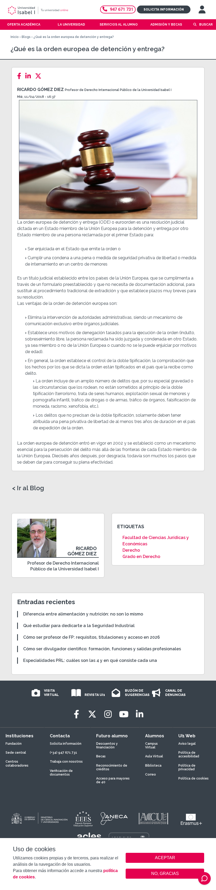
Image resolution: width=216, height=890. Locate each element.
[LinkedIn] (29, 76)
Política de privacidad (186, 767)
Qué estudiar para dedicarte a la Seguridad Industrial (79, 625)
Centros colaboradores (17, 763)
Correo (150, 774)
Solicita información (164, 9)
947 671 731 (121, 9)
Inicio (15, 37)
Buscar (206, 24)
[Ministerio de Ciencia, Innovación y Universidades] (39, 818)
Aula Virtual (154, 756)
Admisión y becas (166, 24)
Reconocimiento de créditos (111, 767)
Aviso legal (187, 743)
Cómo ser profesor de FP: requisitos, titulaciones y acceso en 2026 (91, 637)
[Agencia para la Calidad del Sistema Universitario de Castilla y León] (153, 818)
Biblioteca (153, 765)
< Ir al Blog (28, 488)
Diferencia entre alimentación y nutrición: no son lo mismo (83, 614)
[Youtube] (124, 714)
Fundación (14, 743)
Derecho (131, 550)
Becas (101, 756)
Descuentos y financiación (107, 745)
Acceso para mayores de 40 (113, 780)
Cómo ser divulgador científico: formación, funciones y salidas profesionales (102, 648)
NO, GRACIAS (165, 873)
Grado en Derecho (141, 556)
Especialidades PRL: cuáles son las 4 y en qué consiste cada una (90, 660)
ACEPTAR (164, 858)
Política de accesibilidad (188, 754)
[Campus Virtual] (202, 9)
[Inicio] (46, 10)
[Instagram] (108, 714)
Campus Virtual (151, 745)
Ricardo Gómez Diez (40, 89)
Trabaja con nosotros (66, 761)
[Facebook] (20, 76)
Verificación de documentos (61, 772)
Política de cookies (193, 778)
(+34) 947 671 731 (63, 752)
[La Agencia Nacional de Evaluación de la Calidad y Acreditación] (114, 818)
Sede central (16, 752)
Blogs (26, 37)
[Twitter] (40, 76)
